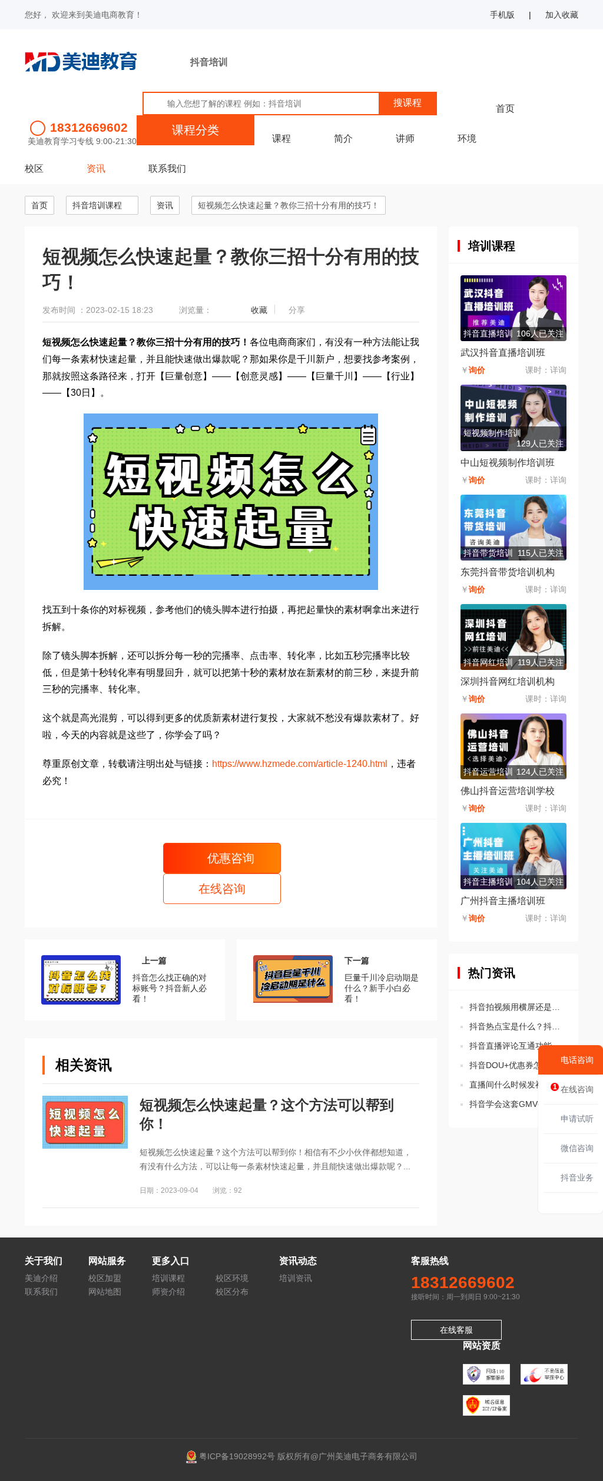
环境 (467, 139)
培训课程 (168, 1278)
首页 (505, 109)
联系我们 (167, 169)
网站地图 (104, 1291)
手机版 (502, 14)
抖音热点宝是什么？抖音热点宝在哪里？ (517, 1026)
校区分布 (232, 1291)
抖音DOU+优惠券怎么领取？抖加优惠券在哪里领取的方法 (517, 1065)
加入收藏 (561, 14)
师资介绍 (168, 1291)
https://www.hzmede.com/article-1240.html (299, 764)
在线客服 (456, 1330)
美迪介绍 (41, 1278)
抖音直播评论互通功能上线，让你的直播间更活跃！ (517, 1045)
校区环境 (232, 1278)
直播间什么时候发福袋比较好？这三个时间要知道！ (517, 1084)
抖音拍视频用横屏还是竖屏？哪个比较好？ (517, 1007)
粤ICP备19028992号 (237, 1456)
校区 (34, 169)
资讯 (96, 169)
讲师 (405, 139)
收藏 (259, 310)
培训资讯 (295, 1278)
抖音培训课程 (97, 205)
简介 (343, 139)
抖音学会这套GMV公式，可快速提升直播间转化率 (517, 1104)
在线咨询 (222, 888)
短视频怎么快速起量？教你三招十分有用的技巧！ (288, 205)
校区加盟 (104, 1278)
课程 (281, 139)
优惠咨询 (229, 858)
